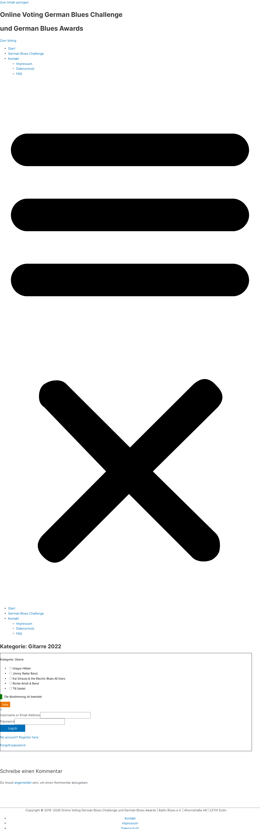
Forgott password (12, 745)
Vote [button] (5, 704)
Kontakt (13, 59)
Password (7, 721)
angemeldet (22, 782)
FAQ (19, 74)
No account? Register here (19, 737)
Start (11, 48)
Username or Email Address (20, 715)
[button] (130, 341)
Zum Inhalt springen (14, 2)
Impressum (24, 64)
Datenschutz (25, 69)
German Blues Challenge (26, 53)
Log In (12, 728)
